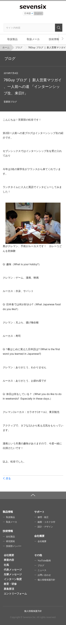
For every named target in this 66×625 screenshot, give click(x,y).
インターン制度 (13, 579)
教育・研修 (10, 583)
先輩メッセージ (13, 574)
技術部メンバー (13, 546)
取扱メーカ (33, 39)
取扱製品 (12, 39)
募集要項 (9, 588)
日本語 (27, 13)
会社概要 (42, 541)
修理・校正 (43, 517)
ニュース (42, 570)
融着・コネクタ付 (46, 521)
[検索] (58, 28)
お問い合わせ (44, 575)
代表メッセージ (13, 569)
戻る (8, 478)
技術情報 (54, 39)
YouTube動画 (44, 560)
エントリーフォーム (15, 593)
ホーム (6, 47)
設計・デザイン (45, 526)
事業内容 (9, 559)
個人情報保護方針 (46, 579)
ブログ (18, 47)
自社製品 (10, 536)
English (38, 13)
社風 (6, 564)
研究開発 (10, 541)
